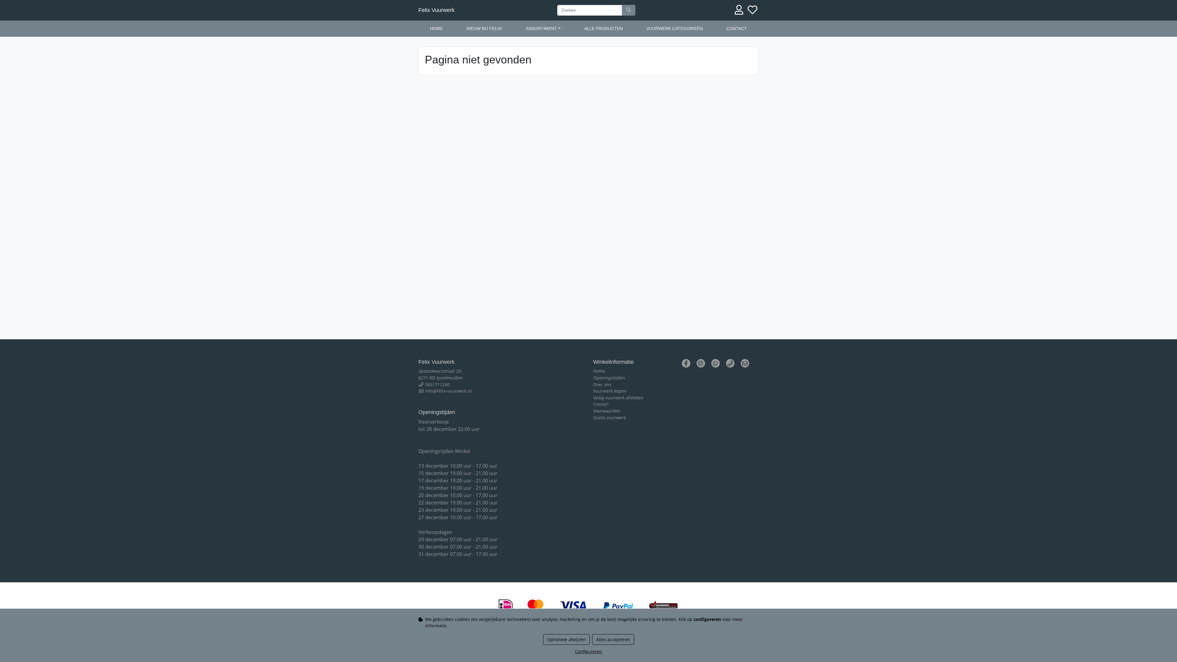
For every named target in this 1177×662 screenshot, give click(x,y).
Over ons (602, 384)
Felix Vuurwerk (436, 10)
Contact (736, 28)
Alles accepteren (613, 639)
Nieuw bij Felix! (484, 28)
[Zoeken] (628, 10)
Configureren (588, 651)
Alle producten (603, 28)
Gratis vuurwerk (609, 417)
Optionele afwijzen (566, 639)
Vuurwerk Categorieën (674, 28)
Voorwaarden (606, 411)
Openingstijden (609, 378)
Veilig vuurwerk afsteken (618, 398)
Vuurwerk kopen (610, 391)
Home (436, 28)
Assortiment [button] (541, 28)
